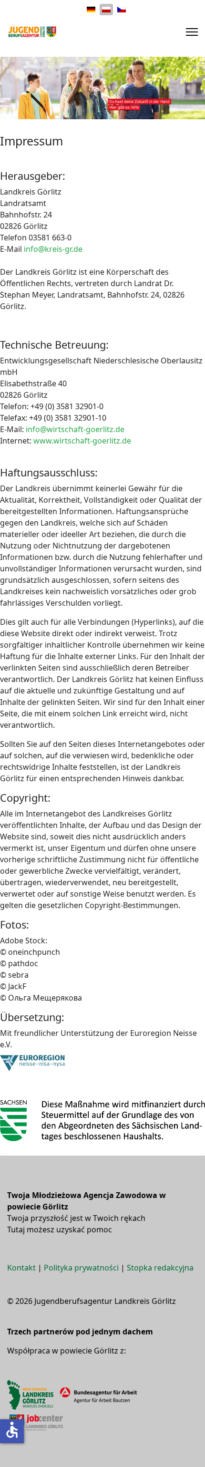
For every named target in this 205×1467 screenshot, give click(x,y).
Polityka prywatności (81, 1267)
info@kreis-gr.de (53, 249)
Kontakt (21, 1267)
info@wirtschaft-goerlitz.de (75, 429)
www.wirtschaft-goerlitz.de (82, 440)
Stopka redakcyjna (160, 1267)
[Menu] (192, 32)
